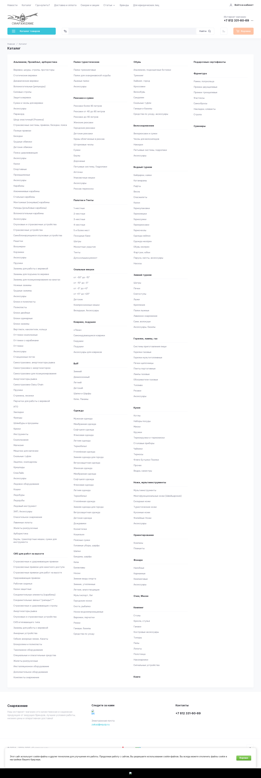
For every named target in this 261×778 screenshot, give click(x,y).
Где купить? (42, 5)
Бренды (124, 5)
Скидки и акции (90, 5)
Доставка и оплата (65, 5)
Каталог (26, 5)
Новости (12, 5)
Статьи (107, 5)
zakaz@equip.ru (101, 724)
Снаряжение (17, 706)
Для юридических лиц (146, 5)
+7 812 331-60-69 (236, 20)
